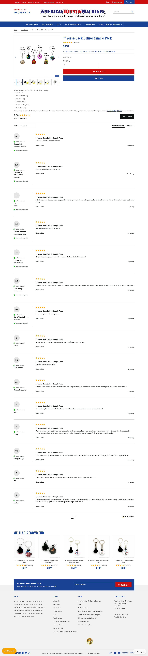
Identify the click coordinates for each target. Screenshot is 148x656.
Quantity (66, 61)
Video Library (57, 611)
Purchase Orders (83, 621)
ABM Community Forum (61, 621)
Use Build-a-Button (34, 2)
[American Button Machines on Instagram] (29, 653)
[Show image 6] (54, 82)
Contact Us (59, 2)
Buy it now (99, 78)
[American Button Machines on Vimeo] (23, 653)
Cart (130, 2)
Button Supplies (31, 24)
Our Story (56, 604)
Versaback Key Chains (114, 111)
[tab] (118, 126)
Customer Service (84, 608)
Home (15, 30)
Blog (54, 614)
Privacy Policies (58, 625)
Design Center (89, 24)
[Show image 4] (40, 82)
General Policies (58, 628)
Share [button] (42, 145)
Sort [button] (15, 126)
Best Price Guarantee (72, 51)
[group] (24, 115)
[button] (72, 517)
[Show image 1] (19, 82)
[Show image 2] (26, 82)
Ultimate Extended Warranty (87, 618)
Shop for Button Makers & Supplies (89, 601)
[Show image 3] (33, 82)
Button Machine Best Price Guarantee (90, 611)
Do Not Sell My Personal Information (65, 632)
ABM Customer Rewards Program (89, 614)
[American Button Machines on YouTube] (20, 653)
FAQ (79, 604)
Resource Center (48, 2)
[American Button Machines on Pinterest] (26, 653)
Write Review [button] (127, 116)
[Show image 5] (47, 82)
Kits (58, 24)
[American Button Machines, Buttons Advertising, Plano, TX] (69, 641)
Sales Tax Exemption (85, 625)
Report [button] (37, 145)
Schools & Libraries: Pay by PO (92, 51)
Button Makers (47, 24)
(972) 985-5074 (110, 51)
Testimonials (57, 618)
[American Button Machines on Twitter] (17, 653)
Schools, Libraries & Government (110, 24)
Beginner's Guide (20, 2)
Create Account (117, 2)
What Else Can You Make (72, 24)
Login (108, 2)
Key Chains (24, 30)
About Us (56, 601)
